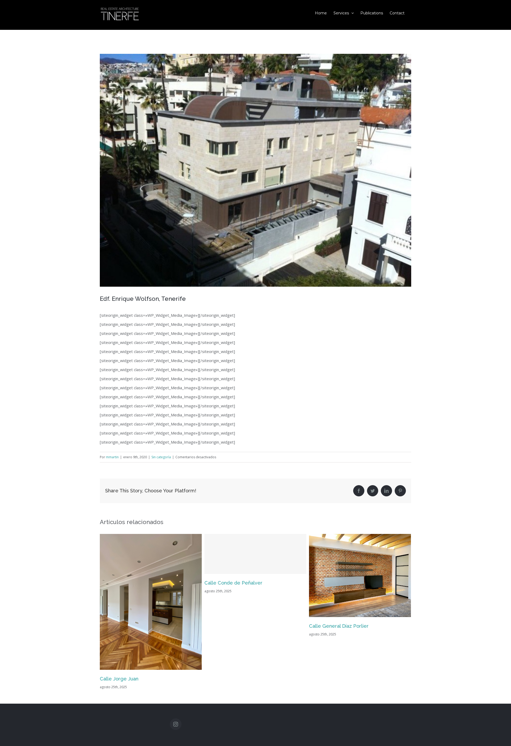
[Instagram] (176, 722)
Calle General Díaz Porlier (234, 626)
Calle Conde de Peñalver (129, 583)
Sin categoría (161, 457)
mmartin (112, 457)
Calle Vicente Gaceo (332, 676)
